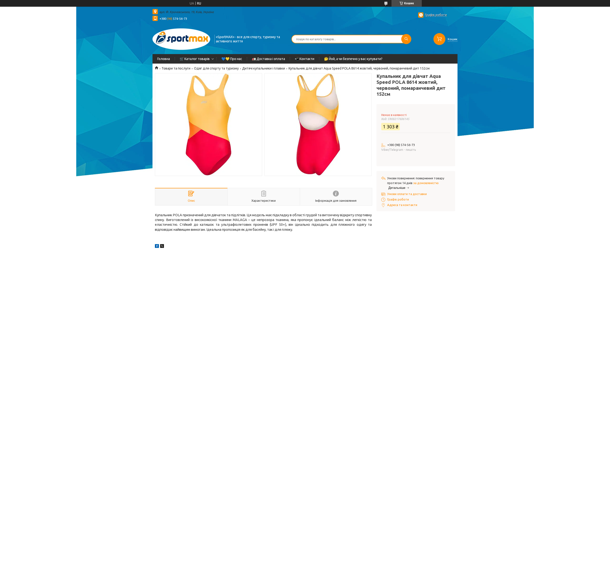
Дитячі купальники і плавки (263, 68)
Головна (163, 58)
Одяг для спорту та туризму (216, 68)
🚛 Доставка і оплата (268, 58)
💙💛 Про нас (231, 58)
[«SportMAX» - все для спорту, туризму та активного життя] (181, 38)
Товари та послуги (176, 68)
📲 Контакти (304, 58)
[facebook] (157, 247)
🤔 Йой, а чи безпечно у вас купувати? (353, 58)
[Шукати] (406, 39)
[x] (162, 247)
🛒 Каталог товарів (195, 58)
